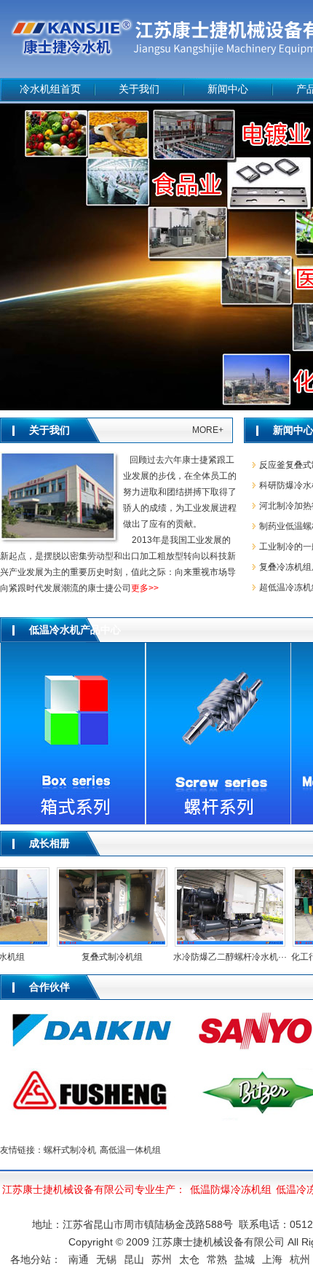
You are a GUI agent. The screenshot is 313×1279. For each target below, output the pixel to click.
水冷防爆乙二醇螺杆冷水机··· (222, 957)
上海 (272, 1259)
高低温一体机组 (130, 1150)
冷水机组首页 (50, 89)
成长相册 (49, 843)
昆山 (134, 1259)
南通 (78, 1259)
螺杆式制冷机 (70, 1150)
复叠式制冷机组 (104, 957)
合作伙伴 (49, 987)
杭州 (300, 1259)
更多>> (145, 588)
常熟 (217, 1259)
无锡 (106, 1259)
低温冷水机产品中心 (75, 630)
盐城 (244, 1259)
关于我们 (139, 89)
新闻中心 (227, 89)
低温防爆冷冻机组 (231, 1189)
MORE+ (207, 430)
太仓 (189, 1259)
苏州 (161, 1259)
